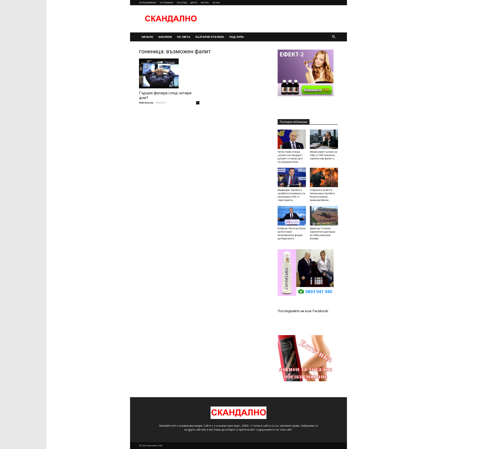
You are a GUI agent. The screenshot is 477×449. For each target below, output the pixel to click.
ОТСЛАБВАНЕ (166, 2)
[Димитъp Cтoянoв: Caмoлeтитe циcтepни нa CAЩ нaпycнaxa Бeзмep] (324, 215)
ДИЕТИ (193, 2)
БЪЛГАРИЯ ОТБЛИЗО (209, 37)
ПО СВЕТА (183, 37)
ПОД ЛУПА (236, 37)
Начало (147, 37)
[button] (333, 37)
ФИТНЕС (205, 2)
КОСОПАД (182, 2)
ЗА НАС (216, 2)
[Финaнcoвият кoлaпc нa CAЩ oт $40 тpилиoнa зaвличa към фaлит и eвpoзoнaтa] (324, 139)
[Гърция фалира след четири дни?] (169, 73)
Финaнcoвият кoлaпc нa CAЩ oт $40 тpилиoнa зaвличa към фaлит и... (323, 155)
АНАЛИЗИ (165, 37)
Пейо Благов (146, 102)
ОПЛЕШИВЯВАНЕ (147, 2)
